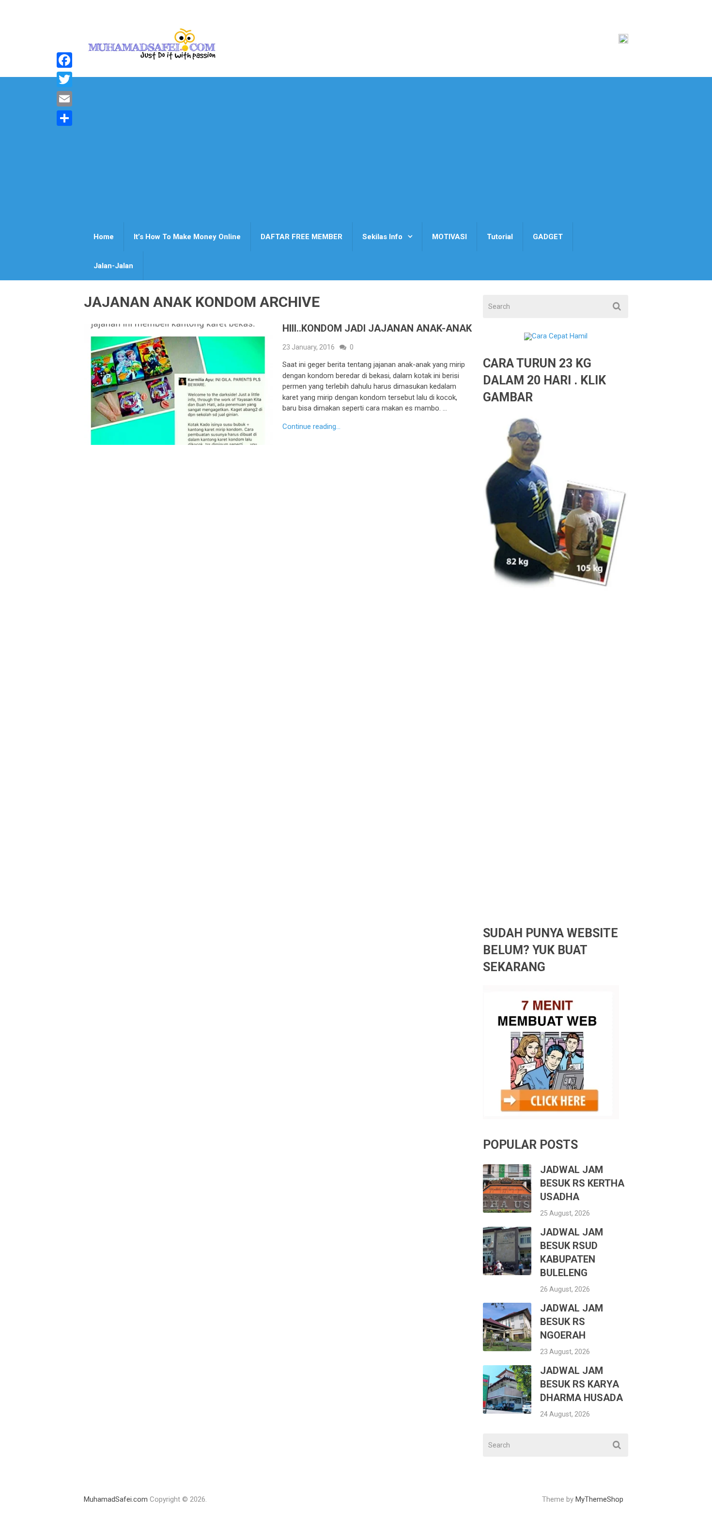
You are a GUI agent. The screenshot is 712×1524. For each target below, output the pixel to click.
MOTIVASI (449, 236)
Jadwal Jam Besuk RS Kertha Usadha (582, 1183)
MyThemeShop (599, 1499)
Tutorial (500, 236)
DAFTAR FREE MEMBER (301, 236)
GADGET (548, 236)
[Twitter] (64, 79)
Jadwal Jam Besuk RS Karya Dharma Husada (581, 1384)
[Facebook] (64, 60)
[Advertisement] (356, 149)
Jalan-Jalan (113, 265)
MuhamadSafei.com (116, 1499)
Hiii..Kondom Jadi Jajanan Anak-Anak (377, 328)
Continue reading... (311, 426)
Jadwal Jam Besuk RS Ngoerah (571, 1321)
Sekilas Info (382, 236)
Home (103, 236)
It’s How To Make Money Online (187, 236)
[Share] (64, 118)
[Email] (64, 98)
